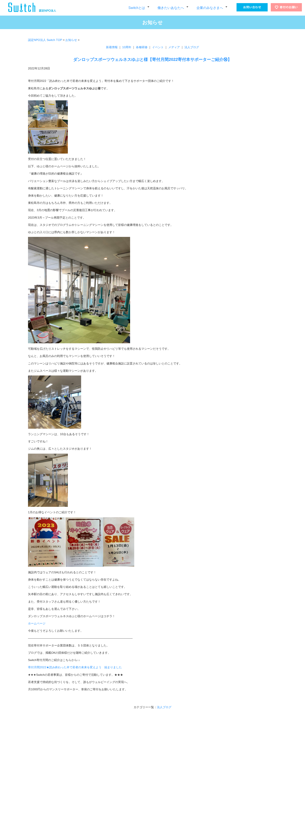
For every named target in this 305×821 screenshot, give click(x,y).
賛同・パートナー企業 (77, 782)
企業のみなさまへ (209, 8)
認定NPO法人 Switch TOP (45, 40)
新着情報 (112, 47)
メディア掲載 (72, 787)
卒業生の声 (110, 792)
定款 (67, 798)
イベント (158, 47)
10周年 (126, 47)
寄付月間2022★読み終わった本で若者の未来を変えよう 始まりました (75, 667)
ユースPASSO (118, 782)
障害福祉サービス (114, 760)
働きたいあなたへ (170, 8)
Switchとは (136, 8)
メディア (174, 47)
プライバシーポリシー (77, 776)
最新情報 (37, 760)
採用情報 (69, 803)
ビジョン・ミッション (77, 765)
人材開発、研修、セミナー (167, 760)
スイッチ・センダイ (122, 765)
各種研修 (142, 47)
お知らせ (71, 40)
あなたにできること (76, 792)
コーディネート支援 (163, 765)
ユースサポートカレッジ (118, 776)
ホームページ (36, 623)
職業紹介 (156, 776)
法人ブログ (191, 47)
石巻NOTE (116, 787)
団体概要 (69, 771)
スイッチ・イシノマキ (123, 771)
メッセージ (71, 760)
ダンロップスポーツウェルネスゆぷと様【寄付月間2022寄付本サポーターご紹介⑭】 (152, 59)
